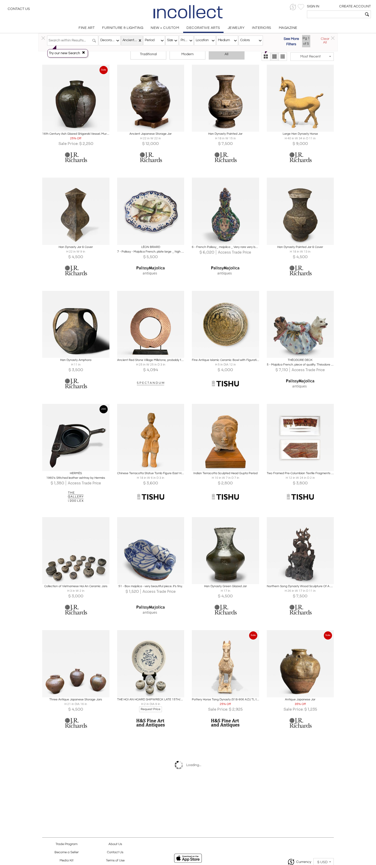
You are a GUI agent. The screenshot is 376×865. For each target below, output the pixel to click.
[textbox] (335, 14)
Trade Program (67, 844)
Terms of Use (115, 860)
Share (72, 126)
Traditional (148, 54)
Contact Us (19, 9)
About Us (115, 844)
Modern (187, 54)
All (226, 54)
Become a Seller (66, 852)
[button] (293, 7)
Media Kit (66, 860)
